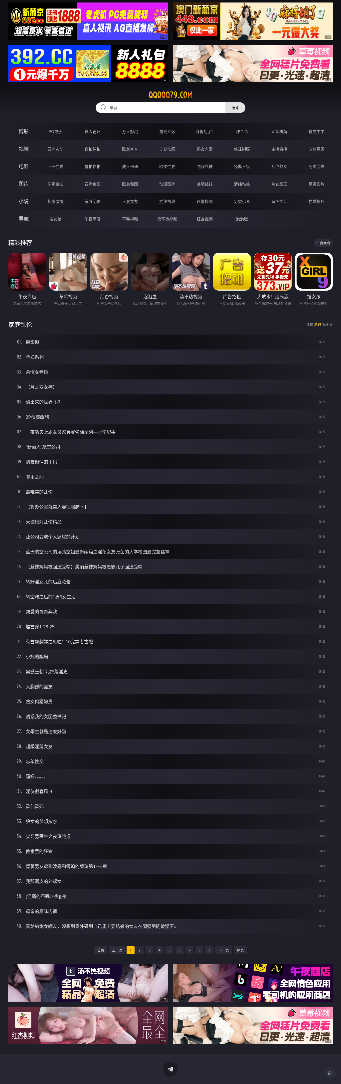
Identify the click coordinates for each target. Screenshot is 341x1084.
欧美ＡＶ (130, 149)
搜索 (235, 107)
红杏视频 (205, 219)
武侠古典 (167, 201)
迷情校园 (205, 201)
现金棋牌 (279, 131)
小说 (24, 201)
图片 (24, 184)
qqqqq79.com (170, 95)
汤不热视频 (167, 219)
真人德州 (93, 131)
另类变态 (317, 166)
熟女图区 (279, 184)
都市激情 (55, 201)
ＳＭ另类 (317, 149)
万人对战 (130, 131)
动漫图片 (167, 184)
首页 (100, 950)
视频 (24, 149)
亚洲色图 (93, 184)
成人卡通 (130, 166)
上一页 (117, 950)
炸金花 (242, 131)
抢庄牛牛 (317, 131)
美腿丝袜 (205, 184)
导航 (24, 218)
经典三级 (242, 166)
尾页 (240, 950)
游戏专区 (167, 131)
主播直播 (279, 149)
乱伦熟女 (279, 166)
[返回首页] (330, 1073)
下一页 (223, 950)
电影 (24, 166)
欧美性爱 (167, 166)
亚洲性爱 (55, 166)
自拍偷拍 (93, 149)
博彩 (24, 131)
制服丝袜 (205, 166)
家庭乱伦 (93, 201)
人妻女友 (130, 201)
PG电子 (55, 131)
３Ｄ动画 (167, 149)
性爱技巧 (317, 201)
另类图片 (317, 184)
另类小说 (242, 201)
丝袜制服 (242, 149)
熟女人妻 (205, 149)
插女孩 (55, 219)
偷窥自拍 (55, 184)
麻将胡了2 (204, 131)
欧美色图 (130, 184)
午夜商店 (93, 219)
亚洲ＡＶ (55, 149)
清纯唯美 (242, 184)
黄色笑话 (279, 201)
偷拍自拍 (93, 166)
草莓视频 (130, 219)
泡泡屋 (242, 219)
